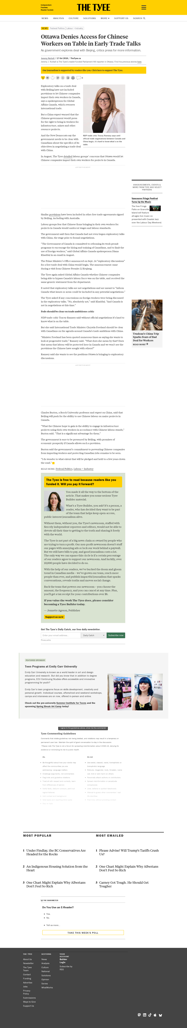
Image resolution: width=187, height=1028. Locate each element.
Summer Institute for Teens (71, 702)
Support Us (121, 18)
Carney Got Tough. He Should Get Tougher (124, 884)
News (45, 18)
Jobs (25, 986)
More (104, 18)
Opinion (45, 979)
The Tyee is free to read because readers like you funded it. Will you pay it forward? (81, 482)
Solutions (89, 18)
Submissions (29, 997)
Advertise (27, 982)
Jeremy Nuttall (47, 58)
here (139, 61)
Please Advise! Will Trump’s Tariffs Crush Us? (129, 852)
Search (138, 18)
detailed (68, 156)
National (45, 971)
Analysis (58, 18)
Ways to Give (29, 1001)
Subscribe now (115, 635)
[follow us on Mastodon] (58, 78)
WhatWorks (47, 987)
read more (139, 344)
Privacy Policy (26, 992)
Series (44, 983)
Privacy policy (46, 640)
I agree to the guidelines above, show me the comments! (83, 728)
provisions (55, 214)
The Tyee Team (27, 969)
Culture (74, 18)
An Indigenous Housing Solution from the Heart (57, 868)
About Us (27, 959)
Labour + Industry (74, 28)
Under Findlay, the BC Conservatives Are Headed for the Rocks (56, 852)
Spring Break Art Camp (48, 706)
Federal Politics (57, 28)
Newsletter (28, 963)
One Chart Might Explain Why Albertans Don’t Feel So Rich (55, 884)
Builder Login (63, 961)
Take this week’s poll (83, 932)
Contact (27, 974)
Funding (27, 978)
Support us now (54, 616)
